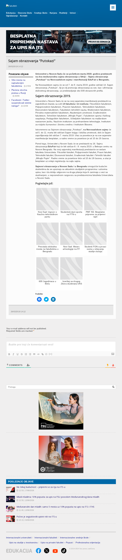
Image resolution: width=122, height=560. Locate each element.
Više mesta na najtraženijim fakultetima (18, 83)
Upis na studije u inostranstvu (23, 542)
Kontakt (23, 16)
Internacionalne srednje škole (74, 537)
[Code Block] (38, 354)
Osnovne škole (25, 13)
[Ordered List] (26, 354)
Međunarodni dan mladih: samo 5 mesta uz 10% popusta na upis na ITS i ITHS (55, 506)
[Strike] (22, 354)
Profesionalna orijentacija (88, 542)
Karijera (53, 13)
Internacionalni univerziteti (19, 537)
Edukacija (10, 13)
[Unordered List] (30, 354)
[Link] (42, 354)
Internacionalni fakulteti (46, 537)
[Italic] (13, 354)
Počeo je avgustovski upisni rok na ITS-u (37, 516)
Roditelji (63, 13)
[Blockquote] (34, 354)
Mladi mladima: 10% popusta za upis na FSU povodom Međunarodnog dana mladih (58, 496)
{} (46, 354)
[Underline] (17, 354)
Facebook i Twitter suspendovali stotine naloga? (21, 103)
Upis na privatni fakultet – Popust (57, 542)
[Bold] (9, 354)
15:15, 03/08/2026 (25, 520)
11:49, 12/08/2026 (25, 510)
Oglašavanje (12, 16)
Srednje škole (40, 13)
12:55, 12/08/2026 (25, 500)
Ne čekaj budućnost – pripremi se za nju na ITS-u (41, 487)
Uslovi (73, 13)
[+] (50, 354)
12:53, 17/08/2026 (25, 490)
